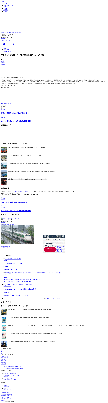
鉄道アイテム (7, 388)
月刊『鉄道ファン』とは (10, 379)
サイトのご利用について (7, 394)
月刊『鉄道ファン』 (9, 5)
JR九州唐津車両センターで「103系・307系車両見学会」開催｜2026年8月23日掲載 (29, 163)
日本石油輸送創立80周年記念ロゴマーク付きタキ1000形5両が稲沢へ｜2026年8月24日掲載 (31, 171)
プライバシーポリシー (6, 395)
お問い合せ (3, 400)
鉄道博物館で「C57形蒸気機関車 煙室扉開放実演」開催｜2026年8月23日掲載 (27, 179)
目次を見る (3, 222)
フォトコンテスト (8, 378)
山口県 (2, 61)
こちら (15, 193)
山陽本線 (3, 64)
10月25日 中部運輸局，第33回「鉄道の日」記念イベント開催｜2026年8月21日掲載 (29, 317)
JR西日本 (3, 62)
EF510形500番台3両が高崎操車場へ (13, 366)
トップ (5, 3)
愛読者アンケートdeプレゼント (9, 224)
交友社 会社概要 (5, 397)
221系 (2, 65)
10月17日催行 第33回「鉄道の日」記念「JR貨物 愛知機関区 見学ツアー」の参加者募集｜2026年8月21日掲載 (35, 333)
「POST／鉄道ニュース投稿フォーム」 (24, 191)
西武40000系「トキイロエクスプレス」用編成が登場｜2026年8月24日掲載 (26, 147)
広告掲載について (5, 392)
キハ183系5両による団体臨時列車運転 (14, 368)
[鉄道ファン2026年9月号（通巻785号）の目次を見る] (11, 32)
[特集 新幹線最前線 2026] (17, 243)
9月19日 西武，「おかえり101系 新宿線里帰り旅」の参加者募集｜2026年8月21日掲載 (29, 309)
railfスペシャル (7, 389)
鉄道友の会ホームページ (7, 398)
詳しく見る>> (4, 247)
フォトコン (6, 11)
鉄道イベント (7, 8)
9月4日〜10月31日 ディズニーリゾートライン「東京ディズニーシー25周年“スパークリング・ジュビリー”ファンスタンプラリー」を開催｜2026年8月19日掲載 (46, 325)
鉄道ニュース (7, 6)
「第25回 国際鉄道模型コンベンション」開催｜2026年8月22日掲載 (24, 155)
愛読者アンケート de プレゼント (12, 375)
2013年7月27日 (7, 51)
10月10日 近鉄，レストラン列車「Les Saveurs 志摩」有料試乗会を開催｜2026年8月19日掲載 (31, 341)
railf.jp (2, 1)
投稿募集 (6, 10)
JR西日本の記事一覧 (6, 103)
